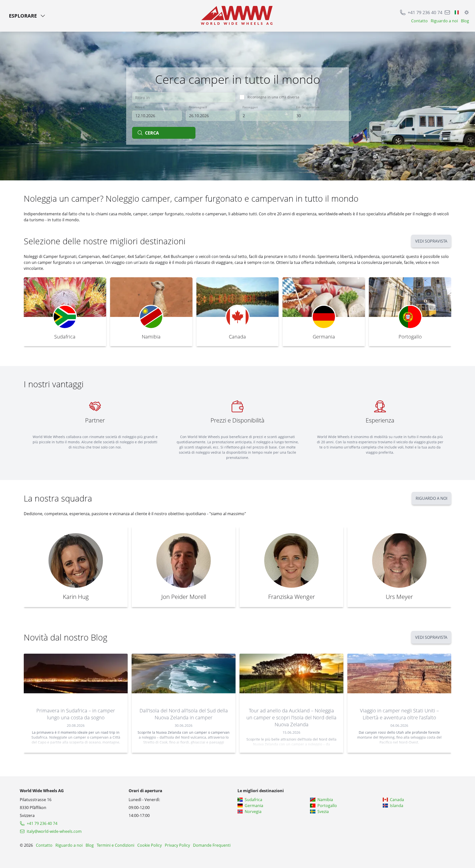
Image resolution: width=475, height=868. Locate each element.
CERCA (152, 133)
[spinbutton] (268, 116)
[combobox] (184, 97)
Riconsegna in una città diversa (273, 97)
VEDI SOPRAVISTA (431, 241)
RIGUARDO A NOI (431, 498)
